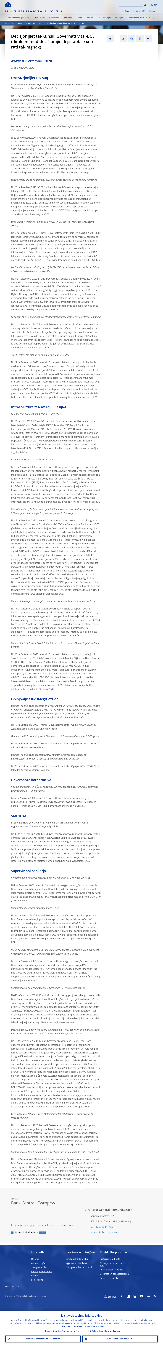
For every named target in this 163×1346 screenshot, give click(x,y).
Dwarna (128, 11)
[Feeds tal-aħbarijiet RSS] (155, 1296)
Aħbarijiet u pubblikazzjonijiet (110, 18)
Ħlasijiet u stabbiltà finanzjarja (46, 18)
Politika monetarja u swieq (18, 18)
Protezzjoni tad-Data (110, 1259)
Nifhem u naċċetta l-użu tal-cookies (43, 1339)
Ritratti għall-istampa (41, 1272)
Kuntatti (35, 1276)
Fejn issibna (37, 1280)
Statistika (68, 18)
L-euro (79, 18)
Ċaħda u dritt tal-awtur (77, 1259)
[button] (149, 5)
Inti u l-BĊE (140, 11)
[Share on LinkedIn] (140, 38)
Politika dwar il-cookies (111, 1270)
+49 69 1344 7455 (103, 1227)
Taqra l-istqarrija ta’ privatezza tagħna (62, 1331)
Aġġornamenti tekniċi (76, 1263)
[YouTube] (142, 1296)
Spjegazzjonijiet (39, 1267)
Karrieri (152, 11)
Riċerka (90, 18)
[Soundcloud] (148, 1296)
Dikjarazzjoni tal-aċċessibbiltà (114, 1274)
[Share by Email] (148, 38)
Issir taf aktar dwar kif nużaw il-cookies (103, 1331)
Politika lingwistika (109, 1278)
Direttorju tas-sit (13, 1286)
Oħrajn (81, 23)
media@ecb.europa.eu (106, 1232)
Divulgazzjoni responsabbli (79, 1267)
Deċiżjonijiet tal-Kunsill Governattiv (60, 23)
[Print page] (110, 38)
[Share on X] (123, 38)
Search (145, 5)
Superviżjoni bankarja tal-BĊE (140, 18)
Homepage (9, 23)
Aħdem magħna (39, 1263)
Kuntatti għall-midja (26, 1232)
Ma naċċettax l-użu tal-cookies (119, 1339)
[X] (121, 1296)
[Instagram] (135, 1296)
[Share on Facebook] (131, 38)
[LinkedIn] (128, 1296)
